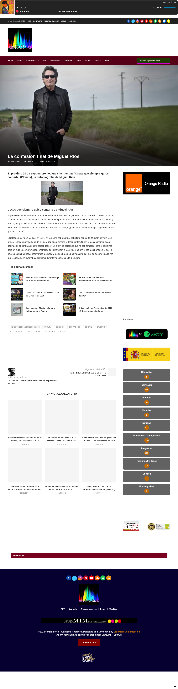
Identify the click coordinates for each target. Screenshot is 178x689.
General (88, 327)
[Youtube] (146, 21)
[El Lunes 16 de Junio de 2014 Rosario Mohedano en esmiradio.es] (25, 465)
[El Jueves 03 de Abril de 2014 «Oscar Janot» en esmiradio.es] (62, 417)
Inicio (10, 61)
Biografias (55, 61)
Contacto (37, 21)
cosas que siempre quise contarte (24, 327)
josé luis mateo (16, 331)
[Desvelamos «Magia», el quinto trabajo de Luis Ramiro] (17, 309)
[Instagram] (137, 21)
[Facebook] (128, 21)
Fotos (88, 61)
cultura (47, 327)
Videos (98, 61)
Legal (63, 21)
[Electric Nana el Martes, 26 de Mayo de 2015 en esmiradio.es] (17, 279)
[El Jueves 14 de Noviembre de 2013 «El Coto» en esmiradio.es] (69, 309)
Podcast (69, 61)
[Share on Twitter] (70, 362)
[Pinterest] (142, 21)
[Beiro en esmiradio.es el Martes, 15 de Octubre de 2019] (17, 294)
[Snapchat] (168, 21)
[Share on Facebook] (64, 362)
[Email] (164, 21)
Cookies (72, 21)
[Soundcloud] (151, 21)
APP (29, 21)
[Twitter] (133, 21)
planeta (63, 331)
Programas (31, 61)
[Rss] (159, 21)
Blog (19, 61)
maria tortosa (34, 331)
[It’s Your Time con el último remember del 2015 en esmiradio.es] (69, 279)
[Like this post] (57, 362)
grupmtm (101, 327)
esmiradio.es (74, 327)
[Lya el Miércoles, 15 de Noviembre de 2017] (69, 294)
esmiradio (15, 161)
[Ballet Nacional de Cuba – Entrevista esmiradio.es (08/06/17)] (99, 465)
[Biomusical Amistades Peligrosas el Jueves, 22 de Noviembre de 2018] (99, 417)
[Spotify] (155, 21)
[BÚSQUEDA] (166, 61)
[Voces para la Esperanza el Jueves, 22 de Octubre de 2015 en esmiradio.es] (62, 465)
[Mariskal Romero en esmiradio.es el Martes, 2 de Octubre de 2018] (25, 417)
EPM (107, 61)
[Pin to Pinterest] (76, 362)
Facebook (128, 319)
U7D (79, 61)
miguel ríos (50, 331)
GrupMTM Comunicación (127, 632)
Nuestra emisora (51, 21)
